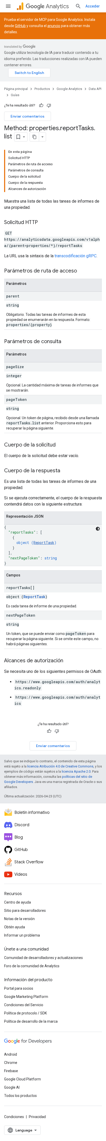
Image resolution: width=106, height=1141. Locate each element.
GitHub (20, 26)
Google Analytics (69, 89)
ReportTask (43, 542)
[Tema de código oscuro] (98, 529)
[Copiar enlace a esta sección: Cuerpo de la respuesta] (65, 471)
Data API (95, 89)
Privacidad (37, 1117)
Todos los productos (20, 1096)
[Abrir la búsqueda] (78, 6)
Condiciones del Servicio (23, 1005)
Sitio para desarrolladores (25, 910)
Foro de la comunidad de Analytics (31, 966)
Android (10, 1054)
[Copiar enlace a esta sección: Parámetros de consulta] (66, 342)
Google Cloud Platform (22, 1079)
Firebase (11, 1071)
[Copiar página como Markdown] (34, 137)
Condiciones (14, 1117)
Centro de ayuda (17, 902)
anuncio (53, 26)
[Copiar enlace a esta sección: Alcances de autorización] (68, 661)
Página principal (16, 89)
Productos (42, 89)
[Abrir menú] (8, 6)
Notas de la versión (19, 919)
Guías (15, 95)
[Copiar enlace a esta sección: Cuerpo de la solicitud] (61, 445)
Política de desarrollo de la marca (31, 1021)
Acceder (92, 6)
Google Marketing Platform (26, 997)
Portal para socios (18, 988)
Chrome (10, 1063)
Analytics (57, 6)
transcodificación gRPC (75, 255)
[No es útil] (49, 105)
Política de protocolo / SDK (25, 1013)
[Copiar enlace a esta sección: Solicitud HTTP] (43, 223)
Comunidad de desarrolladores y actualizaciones (43, 958)
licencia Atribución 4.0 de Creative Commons (60, 766)
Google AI (12, 1087)
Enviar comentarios (28, 116)
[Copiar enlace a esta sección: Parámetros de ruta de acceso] (82, 271)
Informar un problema (22, 935)
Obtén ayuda (14, 927)
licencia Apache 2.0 (76, 771)
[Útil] (41, 105)
